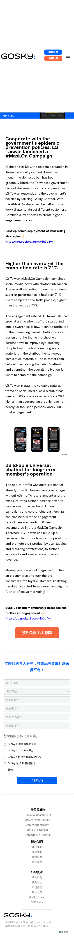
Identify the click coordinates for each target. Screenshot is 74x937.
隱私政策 (37, 861)
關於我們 (37, 851)
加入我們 (37, 846)
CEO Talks (37, 902)
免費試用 (53, 58)
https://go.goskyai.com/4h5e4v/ (28, 618)
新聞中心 (37, 882)
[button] (68, 56)
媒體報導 (37, 856)
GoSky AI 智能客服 (38, 829)
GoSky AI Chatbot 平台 (38, 814)
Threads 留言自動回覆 (38, 834)
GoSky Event (37, 897)
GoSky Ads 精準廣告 (38, 824)
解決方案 (37, 892)
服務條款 (64, 931)
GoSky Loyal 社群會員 (38, 819)
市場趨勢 (37, 887)
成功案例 (37, 877)
